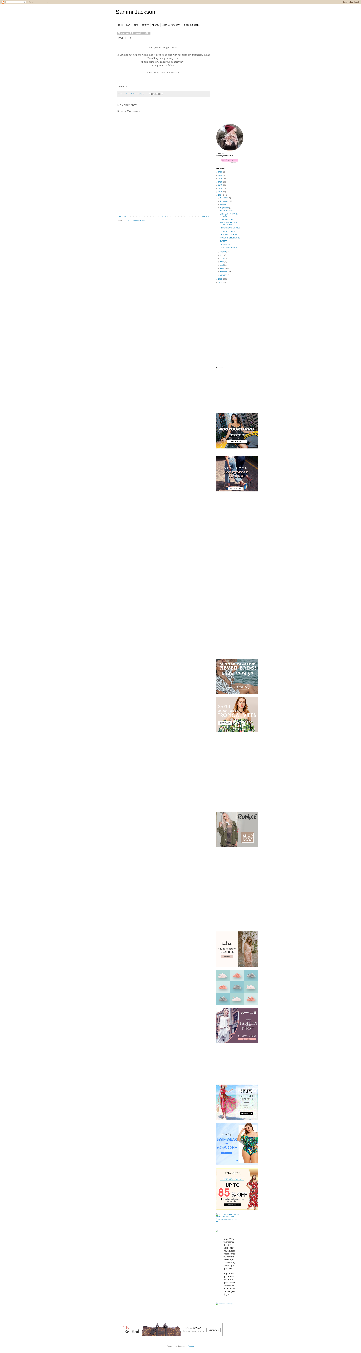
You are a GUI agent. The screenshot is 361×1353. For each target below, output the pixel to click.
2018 (220, 182)
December (224, 198)
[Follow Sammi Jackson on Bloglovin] (229, 162)
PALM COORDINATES (228, 248)
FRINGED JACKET (227, 219)
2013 (220, 279)
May (222, 262)
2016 (220, 188)
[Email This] (150, 94)
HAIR (128, 25)
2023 (220, 172)
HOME (120, 25)
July (222, 255)
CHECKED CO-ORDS (228, 235)
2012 (220, 282)
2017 (220, 185)
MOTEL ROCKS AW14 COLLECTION (228, 224)
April (222, 265)
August (223, 252)
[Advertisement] (163, 194)
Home (164, 216)
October (223, 204)
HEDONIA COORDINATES (230, 228)
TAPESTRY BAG (226, 211)
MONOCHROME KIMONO (230, 238)
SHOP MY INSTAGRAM (171, 25)
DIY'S (136, 25)
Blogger (191, 1346)
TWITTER (223, 241)
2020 (220, 175)
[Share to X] (156, 94)
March (222, 268)
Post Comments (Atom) (136, 221)
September (224, 208)
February (224, 272)
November (224, 201)
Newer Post (122, 216)
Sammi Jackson (135, 12)
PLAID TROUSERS (227, 231)
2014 (220, 195)
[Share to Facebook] (158, 94)
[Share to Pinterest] (161, 94)
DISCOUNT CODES (192, 25)
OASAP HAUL (225, 244)
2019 (220, 179)
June (222, 258)
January (223, 275)
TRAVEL (155, 25)
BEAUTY (145, 25)
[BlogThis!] (153, 94)
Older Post (205, 216)
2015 (220, 192)
